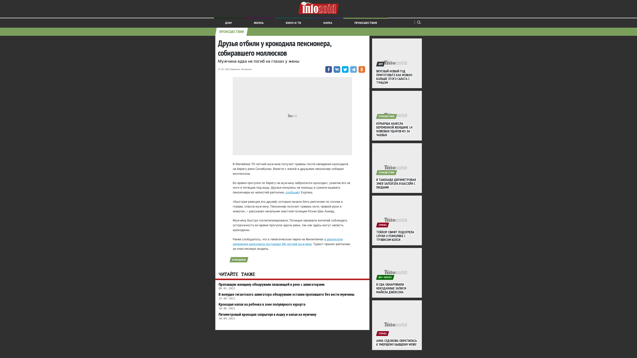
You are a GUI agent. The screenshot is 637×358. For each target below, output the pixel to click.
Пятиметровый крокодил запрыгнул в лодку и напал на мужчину (267, 314)
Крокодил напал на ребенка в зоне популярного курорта (262, 304)
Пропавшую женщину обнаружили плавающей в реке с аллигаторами (271, 284)
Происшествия (365, 23)
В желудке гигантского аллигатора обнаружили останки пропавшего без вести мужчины (286, 294)
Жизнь (259, 23)
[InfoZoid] (318, 7)
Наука (327, 23)
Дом (228, 23)
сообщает (292, 192)
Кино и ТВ (293, 23)
